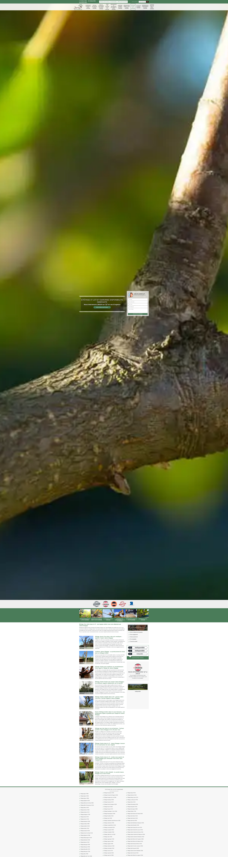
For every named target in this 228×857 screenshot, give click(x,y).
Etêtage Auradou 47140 (85, 830)
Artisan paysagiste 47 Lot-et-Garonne (94, 7)
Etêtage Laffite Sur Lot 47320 (109, 834)
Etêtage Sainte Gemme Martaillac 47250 (135, 850)
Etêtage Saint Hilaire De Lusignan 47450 (135, 855)
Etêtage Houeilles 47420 (108, 815)
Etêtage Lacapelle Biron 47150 (110, 825)
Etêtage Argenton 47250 (85, 821)
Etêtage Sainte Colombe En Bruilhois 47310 (136, 836)
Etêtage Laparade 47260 (109, 852)
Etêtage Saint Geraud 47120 (133, 852)
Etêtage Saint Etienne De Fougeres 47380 (136, 839)
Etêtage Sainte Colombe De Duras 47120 (135, 832)
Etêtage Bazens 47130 (85, 842)
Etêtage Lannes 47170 (108, 850)
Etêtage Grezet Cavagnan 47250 (110, 804)
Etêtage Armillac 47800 (85, 823)
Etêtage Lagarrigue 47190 (109, 839)
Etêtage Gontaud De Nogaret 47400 (111, 795)
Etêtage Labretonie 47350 (109, 822)
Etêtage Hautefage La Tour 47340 (110, 811)
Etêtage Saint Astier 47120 (133, 815)
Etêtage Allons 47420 (85, 807)
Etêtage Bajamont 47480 (85, 835)
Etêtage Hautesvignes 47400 (109, 813)
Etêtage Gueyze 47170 (108, 808)
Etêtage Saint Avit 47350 (132, 820)
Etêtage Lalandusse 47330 (109, 845)
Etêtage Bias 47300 (84, 853)
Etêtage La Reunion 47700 (133, 799)
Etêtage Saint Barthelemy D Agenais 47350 (136, 822)
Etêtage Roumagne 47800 (133, 808)
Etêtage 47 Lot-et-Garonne (133, 7)
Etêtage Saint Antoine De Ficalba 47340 (135, 813)
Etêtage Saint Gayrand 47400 (133, 848)
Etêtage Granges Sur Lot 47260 (110, 797)
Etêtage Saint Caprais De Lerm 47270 (135, 827)
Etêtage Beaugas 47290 (85, 844)
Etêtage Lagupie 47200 (108, 843)
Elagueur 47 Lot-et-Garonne (138, 6)
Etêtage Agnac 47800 (85, 798)
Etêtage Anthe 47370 (85, 816)
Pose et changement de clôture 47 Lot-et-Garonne (101, 6)
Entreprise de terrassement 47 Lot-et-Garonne (145, 7)
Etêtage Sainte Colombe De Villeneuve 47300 (136, 834)
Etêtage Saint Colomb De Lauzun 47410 (135, 829)
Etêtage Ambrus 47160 (85, 809)
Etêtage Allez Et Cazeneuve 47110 (87, 805)
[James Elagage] (78, 7)
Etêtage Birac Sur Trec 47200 (86, 856)
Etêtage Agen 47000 (84, 793)
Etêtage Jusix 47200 (108, 818)
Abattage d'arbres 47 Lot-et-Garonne (120, 7)
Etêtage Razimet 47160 (132, 795)
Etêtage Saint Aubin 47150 (133, 818)
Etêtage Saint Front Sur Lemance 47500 (135, 845)
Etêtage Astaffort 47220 (85, 826)
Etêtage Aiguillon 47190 (85, 800)
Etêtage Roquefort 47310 (132, 806)
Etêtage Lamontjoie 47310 (109, 848)
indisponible (84, 1)
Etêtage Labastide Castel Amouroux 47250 (112, 820)
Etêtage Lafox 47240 (108, 836)
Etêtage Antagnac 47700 (85, 814)
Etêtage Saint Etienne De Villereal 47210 (135, 841)
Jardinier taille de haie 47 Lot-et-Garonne (152, 6)
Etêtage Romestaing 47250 (133, 804)
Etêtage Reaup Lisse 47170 (133, 797)
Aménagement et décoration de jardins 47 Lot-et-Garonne (114, 7)
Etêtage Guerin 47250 (108, 806)
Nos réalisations (102, 307)
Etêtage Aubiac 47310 (85, 828)
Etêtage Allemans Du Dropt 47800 (87, 802)
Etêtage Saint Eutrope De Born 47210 (135, 843)
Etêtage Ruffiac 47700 (132, 811)
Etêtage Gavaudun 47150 (109, 792)
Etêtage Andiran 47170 (85, 812)
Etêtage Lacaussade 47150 (109, 827)
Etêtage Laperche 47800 (109, 855)
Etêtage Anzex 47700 (85, 819)
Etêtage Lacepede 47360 (109, 829)
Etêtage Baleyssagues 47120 (86, 837)
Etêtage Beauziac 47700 (85, 851)
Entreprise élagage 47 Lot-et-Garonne (88, 7)
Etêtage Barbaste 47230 (85, 839)
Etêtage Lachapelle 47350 (109, 832)
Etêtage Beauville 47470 (85, 849)
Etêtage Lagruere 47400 (108, 841)
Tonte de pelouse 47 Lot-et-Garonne (107, 7)
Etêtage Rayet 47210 (132, 792)
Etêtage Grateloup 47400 (109, 799)
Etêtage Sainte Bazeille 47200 (133, 825)
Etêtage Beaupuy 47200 (85, 846)
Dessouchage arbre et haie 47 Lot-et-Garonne (127, 7)
